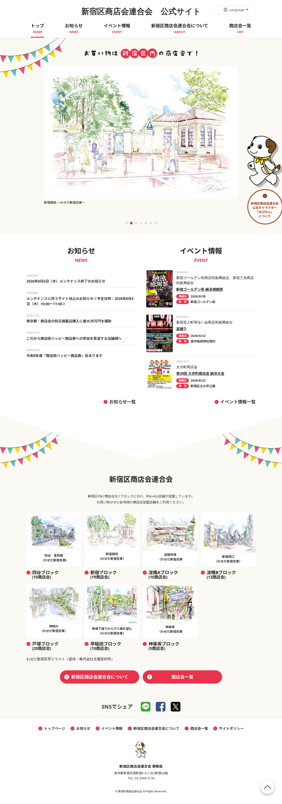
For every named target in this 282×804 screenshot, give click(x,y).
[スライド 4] (141, 223)
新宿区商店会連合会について (99, 677)
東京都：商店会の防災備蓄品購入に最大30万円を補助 (68, 321)
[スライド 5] (146, 223)
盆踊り (181, 328)
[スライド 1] (126, 223)
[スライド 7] (155, 223)
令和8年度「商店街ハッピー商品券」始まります (64, 355)
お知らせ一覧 (122, 402)
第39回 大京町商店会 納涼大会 (200, 373)
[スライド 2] (131, 223)
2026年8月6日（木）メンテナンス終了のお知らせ (65, 281)
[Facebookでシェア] (160, 707)
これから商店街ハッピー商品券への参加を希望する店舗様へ (74, 338)
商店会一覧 (182, 677)
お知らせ (83, 728)
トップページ (54, 728)
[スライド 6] (150, 223)
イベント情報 (111, 728)
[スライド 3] (136, 223)
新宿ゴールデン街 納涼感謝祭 (199, 289)
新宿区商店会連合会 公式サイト (141, 11)
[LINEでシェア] (145, 707)
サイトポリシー (231, 728)
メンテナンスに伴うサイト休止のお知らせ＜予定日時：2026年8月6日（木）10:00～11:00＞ (80, 301)
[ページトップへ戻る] (267, 789)
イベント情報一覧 (238, 402)
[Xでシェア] (175, 707)
